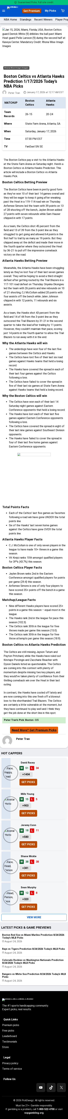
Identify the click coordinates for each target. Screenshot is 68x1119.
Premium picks (10, 1025)
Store (5, 1047)
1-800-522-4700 (45, 1109)
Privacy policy (10, 1063)
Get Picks (28, 782)
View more (34, 917)
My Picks (50, 10)
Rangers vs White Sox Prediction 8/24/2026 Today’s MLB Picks (34, 975)
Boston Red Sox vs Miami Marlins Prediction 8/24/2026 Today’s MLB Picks (33, 936)
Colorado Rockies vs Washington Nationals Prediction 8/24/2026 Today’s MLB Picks (33, 961)
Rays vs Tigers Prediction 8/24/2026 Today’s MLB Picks (33, 949)
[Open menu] (4, 11)
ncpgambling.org (34, 1113)
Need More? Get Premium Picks (34, 730)
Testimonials (9, 1041)
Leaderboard (9, 1036)
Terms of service (12, 1068)
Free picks (8, 1030)
